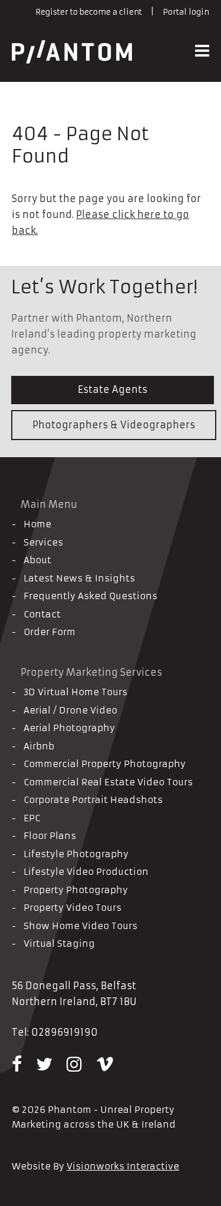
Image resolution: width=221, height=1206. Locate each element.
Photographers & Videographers (113, 425)
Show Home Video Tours (80, 925)
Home (37, 524)
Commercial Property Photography (105, 763)
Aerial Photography (69, 727)
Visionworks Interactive (123, 1166)
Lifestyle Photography (76, 854)
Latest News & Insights (79, 578)
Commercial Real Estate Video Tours (108, 782)
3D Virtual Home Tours (75, 692)
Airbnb (39, 746)
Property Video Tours (72, 907)
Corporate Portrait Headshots (93, 799)
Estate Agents (112, 389)
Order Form (49, 631)
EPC (32, 818)
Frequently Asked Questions (90, 596)
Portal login (186, 12)
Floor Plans (50, 835)
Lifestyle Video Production (86, 871)
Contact (42, 614)
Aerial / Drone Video (70, 710)
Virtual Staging (59, 943)
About (37, 560)
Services (43, 542)
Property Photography (76, 890)
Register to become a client (88, 12)
